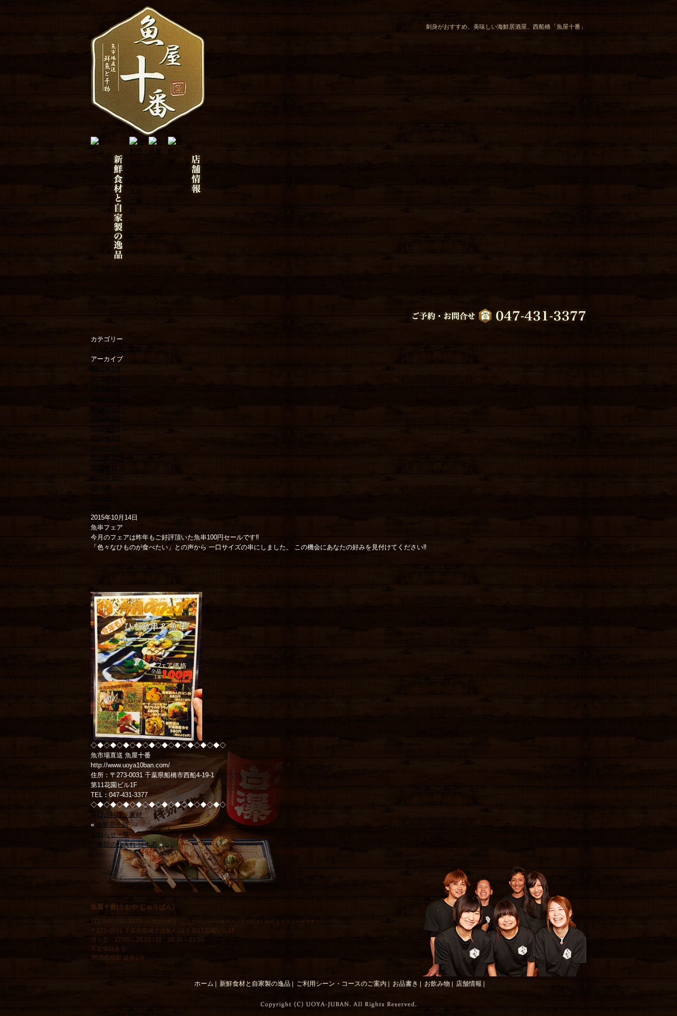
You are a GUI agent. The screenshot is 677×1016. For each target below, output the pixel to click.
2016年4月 (106, 418)
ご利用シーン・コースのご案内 (341, 983)
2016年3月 (106, 428)
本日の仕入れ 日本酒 (127, 844)
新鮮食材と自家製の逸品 (255, 983)
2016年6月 (106, 398)
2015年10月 (107, 477)
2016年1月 (106, 448)
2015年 (101, 507)
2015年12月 (107, 458)
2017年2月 (106, 369)
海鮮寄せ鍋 (112, 824)
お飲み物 (437, 983)
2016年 (101, 497)
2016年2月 (106, 438)
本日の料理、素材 (116, 349)
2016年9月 (106, 378)
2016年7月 (106, 388)
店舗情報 (469, 983)
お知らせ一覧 (110, 834)
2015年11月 (107, 468)
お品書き (405, 983)
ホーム (204, 983)
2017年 (101, 487)
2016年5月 (106, 408)
